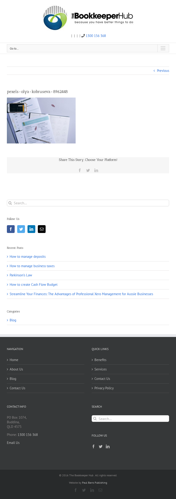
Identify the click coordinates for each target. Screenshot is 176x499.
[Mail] (42, 229)
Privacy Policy (104, 388)
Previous (163, 70)
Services (100, 369)
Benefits (100, 360)
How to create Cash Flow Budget (34, 284)
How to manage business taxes (32, 266)
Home (14, 360)
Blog (13, 320)
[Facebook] (11, 229)
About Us (16, 369)
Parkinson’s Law (21, 275)
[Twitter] (21, 229)
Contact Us (17, 388)
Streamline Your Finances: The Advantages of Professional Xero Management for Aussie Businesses (81, 294)
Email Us (13, 442)
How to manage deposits (28, 256)
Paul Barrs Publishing (94, 482)
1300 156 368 (96, 36)
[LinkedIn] (31, 229)
